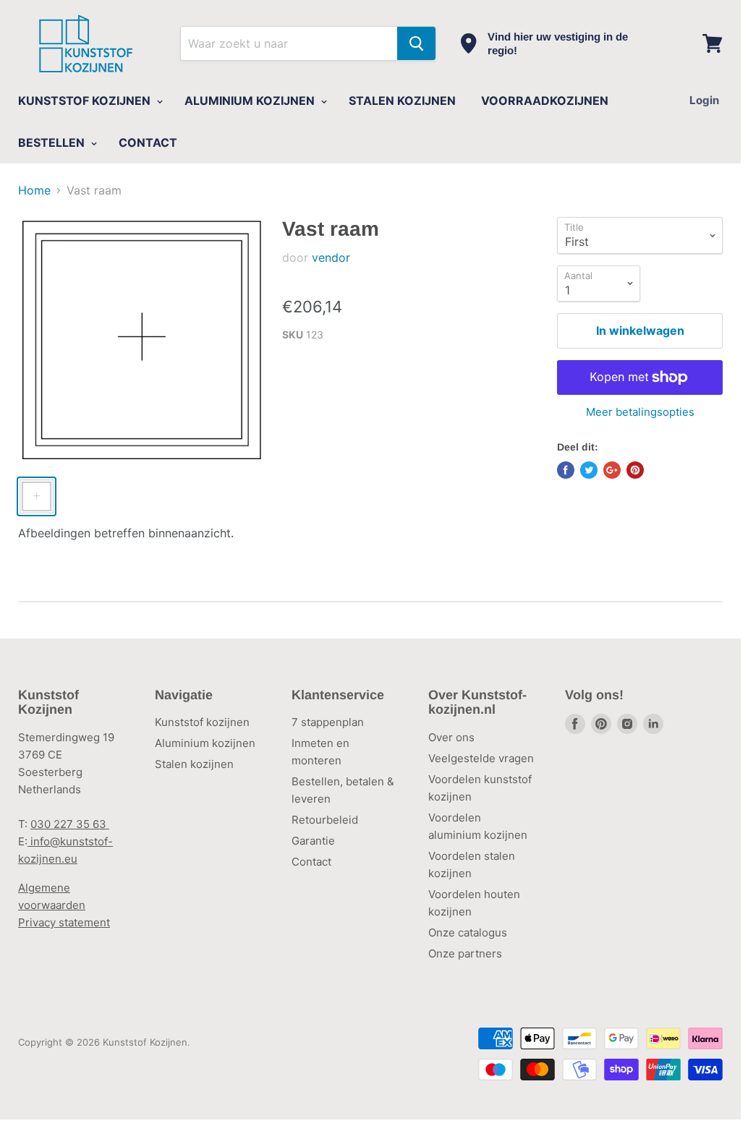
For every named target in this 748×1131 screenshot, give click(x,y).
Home (34, 190)
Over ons (451, 737)
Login (704, 100)
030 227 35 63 (69, 824)
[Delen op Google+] (612, 470)
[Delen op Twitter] (589, 470)
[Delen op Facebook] (565, 470)
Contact (311, 861)
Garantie (313, 841)
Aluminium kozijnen (205, 743)
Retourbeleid (325, 820)
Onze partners (465, 953)
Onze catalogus (467, 932)
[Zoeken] (416, 43)
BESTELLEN (53, 142)
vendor (331, 257)
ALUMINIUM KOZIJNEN (251, 100)
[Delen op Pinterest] (635, 470)
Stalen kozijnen (194, 764)
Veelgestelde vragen (481, 758)
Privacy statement (64, 922)
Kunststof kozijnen (202, 722)
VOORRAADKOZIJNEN (544, 100)
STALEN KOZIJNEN (402, 100)
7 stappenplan (328, 722)
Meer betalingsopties (640, 412)
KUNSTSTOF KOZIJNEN (85, 100)
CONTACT (148, 142)
